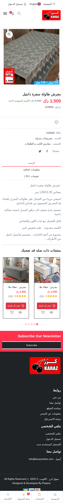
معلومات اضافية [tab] (31, 169)
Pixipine (46, 483)
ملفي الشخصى (53, 433)
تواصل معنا (55, 402)
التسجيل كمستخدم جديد (49, 444)
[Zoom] (9, 34)
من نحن (57, 397)
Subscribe (31, 345)
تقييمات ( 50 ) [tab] (31, 176)
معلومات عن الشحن (50, 413)
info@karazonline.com (41, 459)
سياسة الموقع (54, 408)
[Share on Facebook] (47, 151)
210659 (49, 107)
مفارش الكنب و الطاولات (38, 143)
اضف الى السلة (45, 306)
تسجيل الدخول (53, 439)
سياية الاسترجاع (53, 419)
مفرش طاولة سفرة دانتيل (42, 94)
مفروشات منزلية (43, 138)
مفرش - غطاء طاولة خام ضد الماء (39, 287)
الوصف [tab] (31, 162)
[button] (37, 324)
